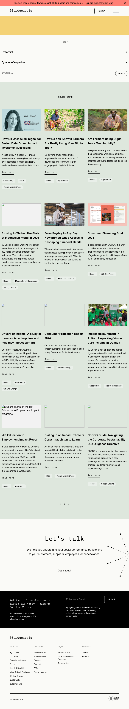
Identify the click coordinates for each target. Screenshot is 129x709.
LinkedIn (86, 656)
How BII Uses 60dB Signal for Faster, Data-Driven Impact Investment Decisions (21, 143)
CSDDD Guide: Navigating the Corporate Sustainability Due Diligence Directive (106, 440)
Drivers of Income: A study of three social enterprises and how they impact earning (21, 338)
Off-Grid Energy (16, 676)
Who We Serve (40, 656)
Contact (37, 664)
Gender (13, 664)
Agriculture (14, 652)
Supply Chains (16, 684)
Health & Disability (17, 668)
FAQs (36, 668)
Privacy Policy (64, 652)
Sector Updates (40, 672)
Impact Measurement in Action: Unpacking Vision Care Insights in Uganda (105, 338)
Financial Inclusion (18, 660)
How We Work (40, 652)
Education (14, 656)
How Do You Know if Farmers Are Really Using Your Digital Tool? (64, 143)
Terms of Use (63, 663)
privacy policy (72, 616)
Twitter (85, 652)
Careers (37, 660)
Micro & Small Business (20, 672)
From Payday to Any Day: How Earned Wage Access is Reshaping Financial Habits (64, 238)
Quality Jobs (15, 680)
